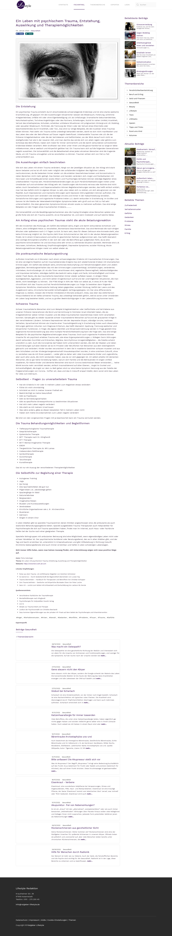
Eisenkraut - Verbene (62, 782)
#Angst (19, 617)
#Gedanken (62, 617)
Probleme (129, 221)
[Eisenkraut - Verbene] (33, 787)
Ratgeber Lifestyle (35, 925)
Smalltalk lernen (144, 53)
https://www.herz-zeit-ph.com (35, 564)
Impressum (34, 920)
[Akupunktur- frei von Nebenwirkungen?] (33, 809)
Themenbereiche (97, 5)
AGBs (43, 920)
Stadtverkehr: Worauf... (146, 149)
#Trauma (101, 617)
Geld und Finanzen (137, 98)
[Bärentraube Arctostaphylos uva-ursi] (33, 741)
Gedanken (129, 217)
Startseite (63, 5)
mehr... (103, 656)
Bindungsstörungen (145, 71)
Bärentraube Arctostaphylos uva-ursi (71, 736)
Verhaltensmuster (133, 209)
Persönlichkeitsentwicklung (141, 90)
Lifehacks (133, 119)
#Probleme (83, 617)
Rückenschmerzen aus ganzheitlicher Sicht (75, 828)
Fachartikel (79, 5)
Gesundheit (35, 31)
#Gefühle (110, 617)
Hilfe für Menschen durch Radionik (70, 852)
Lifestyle (133, 111)
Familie (128, 229)
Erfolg (127, 233)
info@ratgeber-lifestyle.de (28, 904)
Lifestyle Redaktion (27, 888)
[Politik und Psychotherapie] (130, 161)
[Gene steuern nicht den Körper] (33, 673)
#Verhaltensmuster (31, 617)
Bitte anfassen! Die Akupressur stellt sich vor (75, 759)
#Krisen (44, 617)
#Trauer (93, 617)
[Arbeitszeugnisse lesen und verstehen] (130, 45)
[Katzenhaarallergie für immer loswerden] (33, 718)
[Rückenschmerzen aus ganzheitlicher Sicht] (33, 832)
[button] (20, 34)
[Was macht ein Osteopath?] (33, 650)
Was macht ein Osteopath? (66, 646)
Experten (115, 5)
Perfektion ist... (143, 187)
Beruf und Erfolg (136, 94)
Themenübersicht (25, 637)
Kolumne (133, 135)
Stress (127, 225)
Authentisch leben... (145, 178)
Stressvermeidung (144, 25)
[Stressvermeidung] (130, 26)
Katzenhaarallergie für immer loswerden (73, 715)
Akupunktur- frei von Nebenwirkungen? (73, 805)
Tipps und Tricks (136, 127)
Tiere (131, 115)
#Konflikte (73, 617)
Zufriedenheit (131, 205)
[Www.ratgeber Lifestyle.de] (23, 4)
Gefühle (128, 213)
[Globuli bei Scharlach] (33, 695)
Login (127, 5)
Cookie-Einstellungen (57, 920)
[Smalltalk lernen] (130, 54)
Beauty (132, 107)
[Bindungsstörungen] (130, 73)
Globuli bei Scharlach (63, 691)
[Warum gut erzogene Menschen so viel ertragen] (130, 170)
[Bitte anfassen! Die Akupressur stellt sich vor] (33, 764)
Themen (72, 920)
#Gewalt (52, 617)
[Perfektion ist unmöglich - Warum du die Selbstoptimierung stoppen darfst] (130, 189)
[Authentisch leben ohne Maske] (130, 180)
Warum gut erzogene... (146, 168)
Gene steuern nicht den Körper (68, 669)
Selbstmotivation (144, 62)
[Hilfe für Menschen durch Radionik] (33, 855)
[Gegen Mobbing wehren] (130, 35)
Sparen (132, 123)
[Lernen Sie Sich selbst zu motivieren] (130, 63)
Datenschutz (21, 920)
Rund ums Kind (135, 131)
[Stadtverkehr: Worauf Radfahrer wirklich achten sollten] (130, 152)
